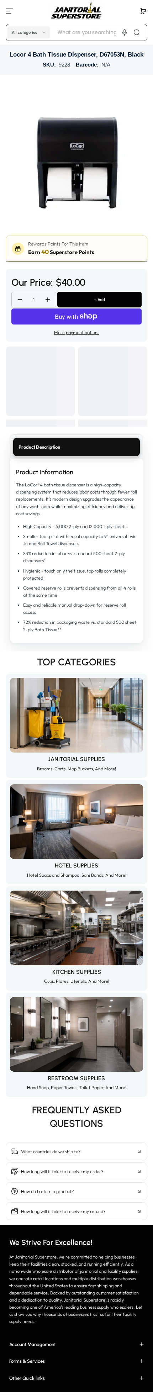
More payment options (76, 332)
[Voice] (124, 32)
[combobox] (101, 32)
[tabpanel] (76, 551)
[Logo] (76, 11)
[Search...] (136, 32)
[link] (76, 1134)
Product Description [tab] (39, 447)
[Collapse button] (76, 1151)
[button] (143, 11)
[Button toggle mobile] (10, 11)
